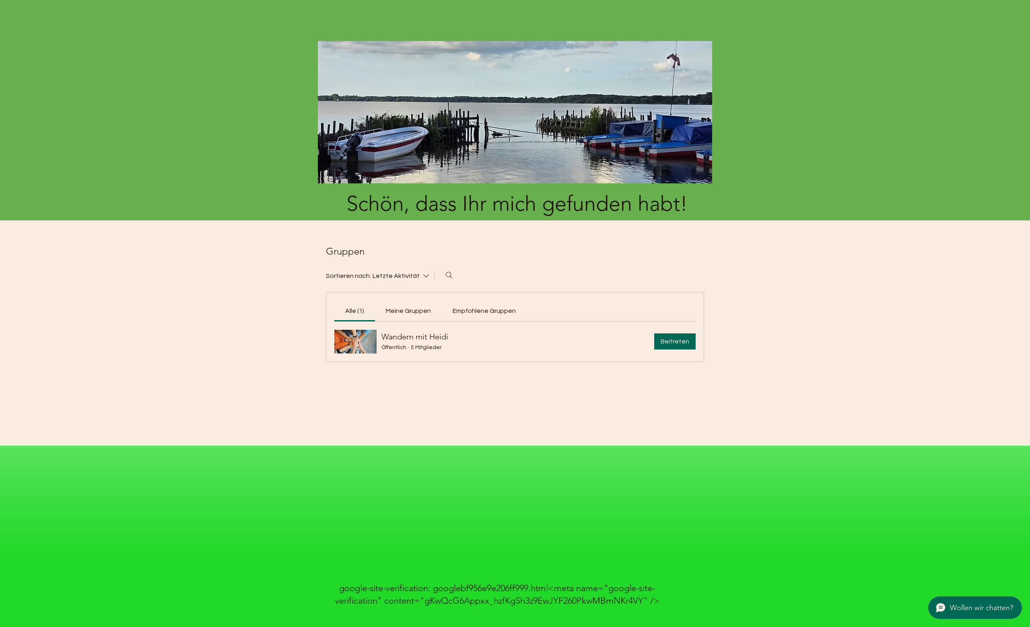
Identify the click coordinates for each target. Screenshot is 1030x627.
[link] (354, 311)
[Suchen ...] (449, 275)
